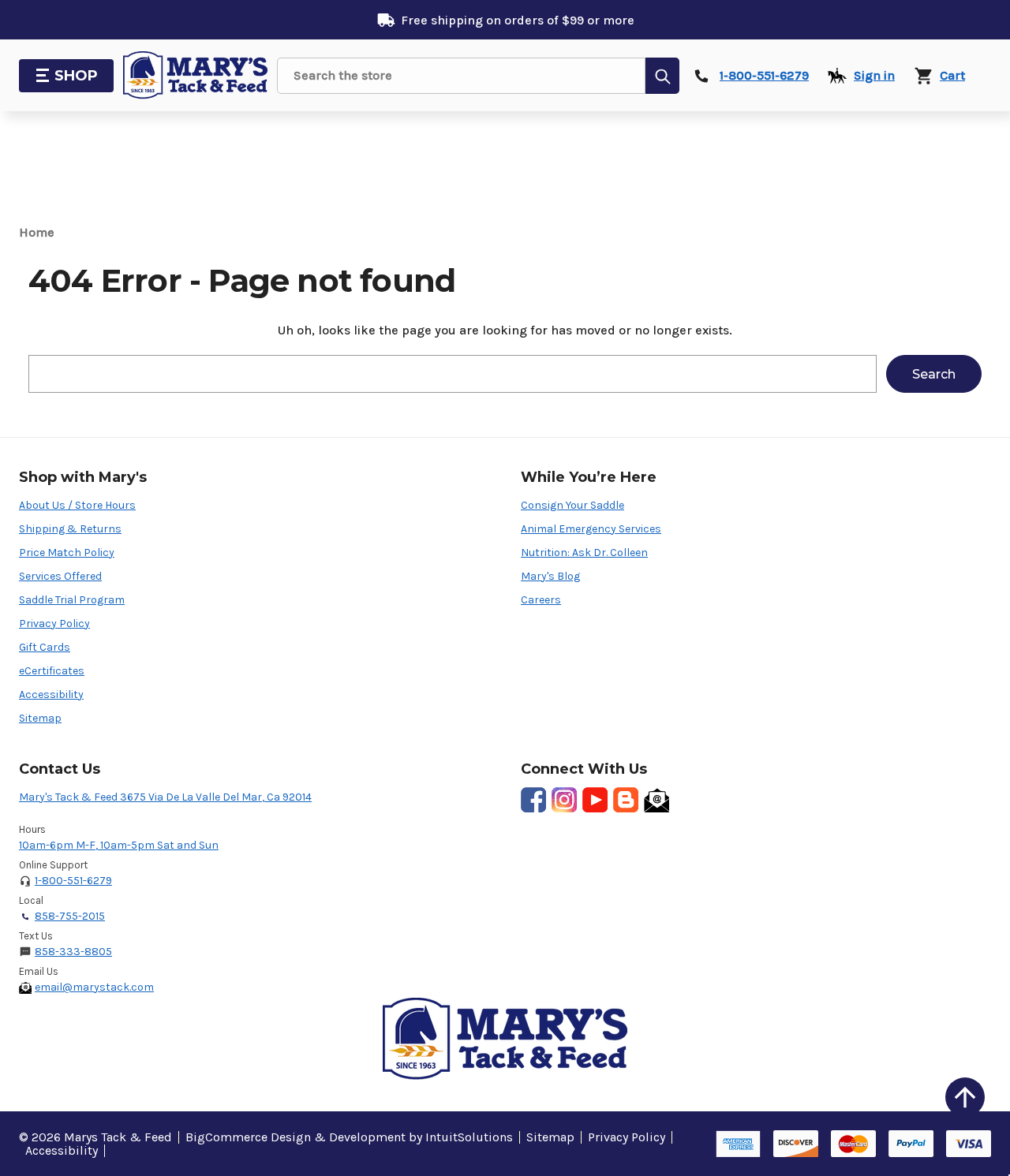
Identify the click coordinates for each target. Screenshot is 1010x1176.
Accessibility (51, 694)
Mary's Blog (550, 576)
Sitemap (40, 718)
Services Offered (60, 576)
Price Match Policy (66, 552)
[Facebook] (533, 799)
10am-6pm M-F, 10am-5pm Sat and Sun (119, 845)
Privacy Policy (54, 623)
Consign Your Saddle (572, 505)
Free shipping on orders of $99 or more (517, 20)
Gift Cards (44, 647)
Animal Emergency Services (591, 529)
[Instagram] (564, 799)
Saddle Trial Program (72, 600)
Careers (541, 600)
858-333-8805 (73, 951)
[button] (965, 1097)
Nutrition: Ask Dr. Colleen (584, 552)
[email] (656, 799)
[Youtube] (595, 799)
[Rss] (625, 799)
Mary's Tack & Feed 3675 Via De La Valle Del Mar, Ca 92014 (165, 797)
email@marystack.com (94, 987)
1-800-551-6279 (73, 880)
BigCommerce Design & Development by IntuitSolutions (349, 1136)
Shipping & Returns (70, 529)
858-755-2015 (70, 916)
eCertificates (51, 671)
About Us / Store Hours (77, 505)
